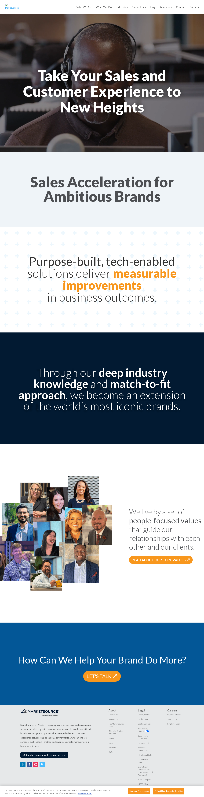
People (111, 738)
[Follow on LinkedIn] (23, 764)
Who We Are (84, 7)
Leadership (113, 719)
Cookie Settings (144, 724)
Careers (194, 7)
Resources (166, 7)
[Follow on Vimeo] (42, 764)
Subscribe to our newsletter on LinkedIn (44, 755)
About (112, 710)
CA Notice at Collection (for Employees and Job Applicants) (145, 771)
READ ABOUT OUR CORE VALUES (159, 560)
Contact (181, 7)
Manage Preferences (139, 791)
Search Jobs (172, 719)
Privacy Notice (143, 714)
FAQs (111, 752)
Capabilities (139, 7)
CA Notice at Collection (143, 761)
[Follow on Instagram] (35, 764)
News (111, 743)
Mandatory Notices (145, 755)
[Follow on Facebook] (29, 764)
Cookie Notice (143, 719)
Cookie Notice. (85, 793)
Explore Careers (174, 714)
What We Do (104, 7)
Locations (112, 747)
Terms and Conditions (142, 749)
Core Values (113, 714)
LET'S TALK (99, 676)
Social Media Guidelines (143, 737)
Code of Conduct (144, 743)
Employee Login (173, 724)
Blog (153, 7)
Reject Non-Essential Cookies (169, 791)
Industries (122, 7)
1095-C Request (144, 779)
